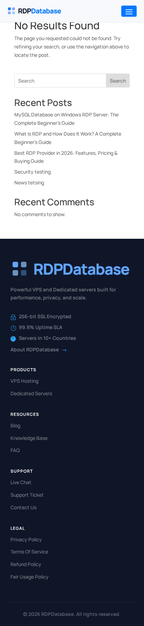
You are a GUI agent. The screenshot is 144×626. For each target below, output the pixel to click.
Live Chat (20, 482)
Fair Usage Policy (29, 576)
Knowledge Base (29, 438)
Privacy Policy (26, 539)
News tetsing (29, 182)
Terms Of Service (29, 551)
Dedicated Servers (31, 393)
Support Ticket (27, 494)
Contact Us (23, 507)
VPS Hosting (24, 380)
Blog (15, 425)
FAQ (15, 450)
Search (118, 80)
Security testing (32, 171)
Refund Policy (25, 564)
